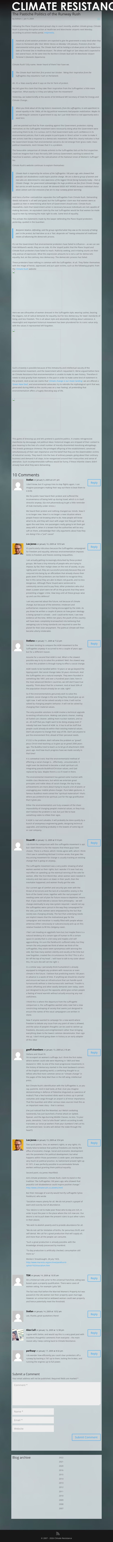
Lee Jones (31, 543)
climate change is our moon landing (65, 381)
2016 (61, 1470)
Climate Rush (22, 269)
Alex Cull (31, 1329)
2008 (61, 1504)
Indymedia (49, 32)
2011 (61, 1491)
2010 (61, 1495)
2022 (61, 1457)
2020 (61, 1466)
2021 (61, 1461)
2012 (61, 1487)
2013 (61, 1483)
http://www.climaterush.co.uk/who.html (44, 1187)
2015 (61, 1474)
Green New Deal (20, 384)
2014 (61, 1478)
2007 (61, 1508)
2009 (61, 1500)
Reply (94, 482)
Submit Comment (86, 1437)
